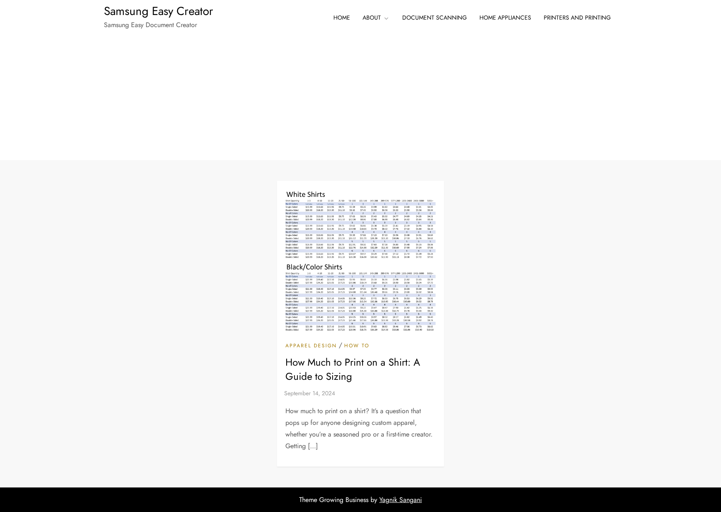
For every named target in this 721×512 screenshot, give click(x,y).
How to (356, 346)
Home (341, 17)
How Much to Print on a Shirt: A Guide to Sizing (352, 369)
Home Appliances (505, 17)
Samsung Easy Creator (158, 11)
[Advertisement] (360, 97)
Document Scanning (434, 17)
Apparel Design (311, 346)
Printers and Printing (577, 17)
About (372, 17)
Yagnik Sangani (400, 499)
